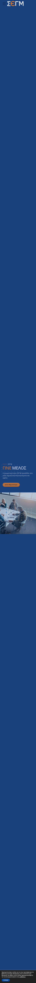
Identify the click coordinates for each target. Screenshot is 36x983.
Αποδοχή (5, 980)
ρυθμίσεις (22, 977)
